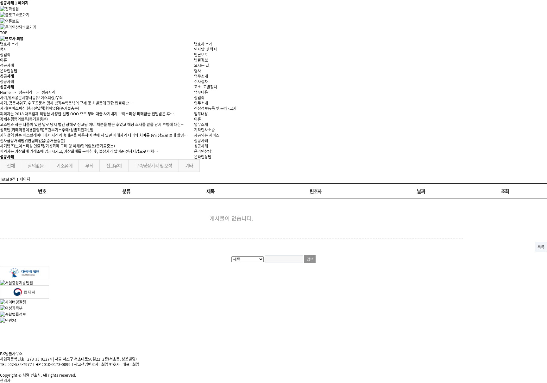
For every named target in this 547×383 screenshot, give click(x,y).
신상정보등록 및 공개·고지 (215, 108)
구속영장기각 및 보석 (153, 165)
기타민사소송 (204, 129)
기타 (189, 165)
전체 (11, 165)
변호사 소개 (9, 43)
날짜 (421, 191)
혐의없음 (35, 165)
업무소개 (201, 76)
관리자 (5, 380)
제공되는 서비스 (206, 135)
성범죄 (5, 54)
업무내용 (201, 92)
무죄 (89, 165)
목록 (541, 247)
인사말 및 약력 (205, 49)
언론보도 (201, 54)
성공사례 (201, 146)
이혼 (3, 60)
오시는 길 (201, 65)
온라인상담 (202, 156)
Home (5, 92)
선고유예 (114, 165)
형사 (3, 49)
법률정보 (201, 60)
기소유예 (64, 165)
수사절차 (201, 81)
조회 (505, 191)
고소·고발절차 (205, 86)
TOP (4, 32)
